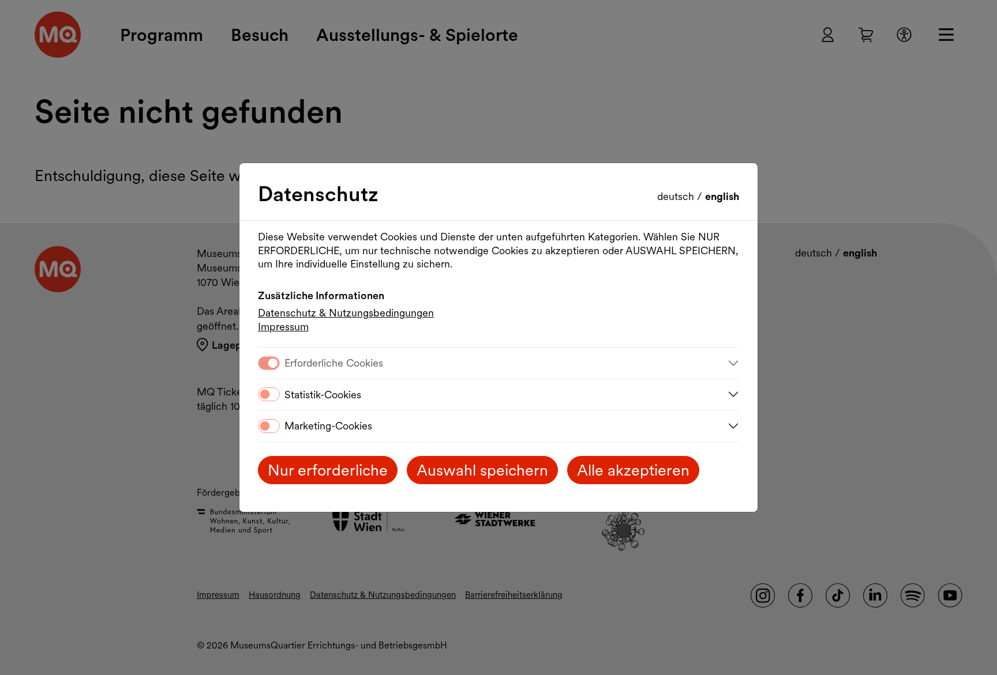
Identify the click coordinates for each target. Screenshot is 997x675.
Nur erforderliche (328, 470)
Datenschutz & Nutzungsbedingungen (346, 313)
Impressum (283, 326)
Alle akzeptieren (633, 470)
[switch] (269, 394)
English (722, 196)
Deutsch (677, 196)
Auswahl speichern (482, 470)
